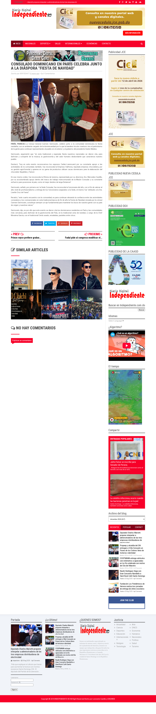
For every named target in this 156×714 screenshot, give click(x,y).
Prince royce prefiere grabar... (26, 237)
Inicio (17, 43)
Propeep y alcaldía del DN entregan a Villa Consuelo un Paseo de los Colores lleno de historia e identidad (132, 549)
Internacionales (73, 43)
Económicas (92, 43)
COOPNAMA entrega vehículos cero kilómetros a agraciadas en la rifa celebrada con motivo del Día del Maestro (132, 562)
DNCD (134, 627)
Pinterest (77, 223)
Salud (57, 43)
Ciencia (119, 627)
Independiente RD (62, 699)
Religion (119, 643)
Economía (136, 631)
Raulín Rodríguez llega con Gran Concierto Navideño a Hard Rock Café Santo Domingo (132, 573)
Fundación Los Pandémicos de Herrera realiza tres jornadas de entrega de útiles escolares (132, 586)
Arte (133, 624)
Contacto (106, 43)
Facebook (38, 223)
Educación (120, 634)
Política (135, 640)
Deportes (44, 43)
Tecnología (121, 646)
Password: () (16, 682)
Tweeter (51, 223)
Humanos (136, 634)
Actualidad (120, 624)
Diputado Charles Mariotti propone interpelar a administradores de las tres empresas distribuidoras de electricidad (55, 2)
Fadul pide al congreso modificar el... (83, 237)
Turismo (135, 646)
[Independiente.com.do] (95, 635)
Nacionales (30, 43)
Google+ (64, 223)
